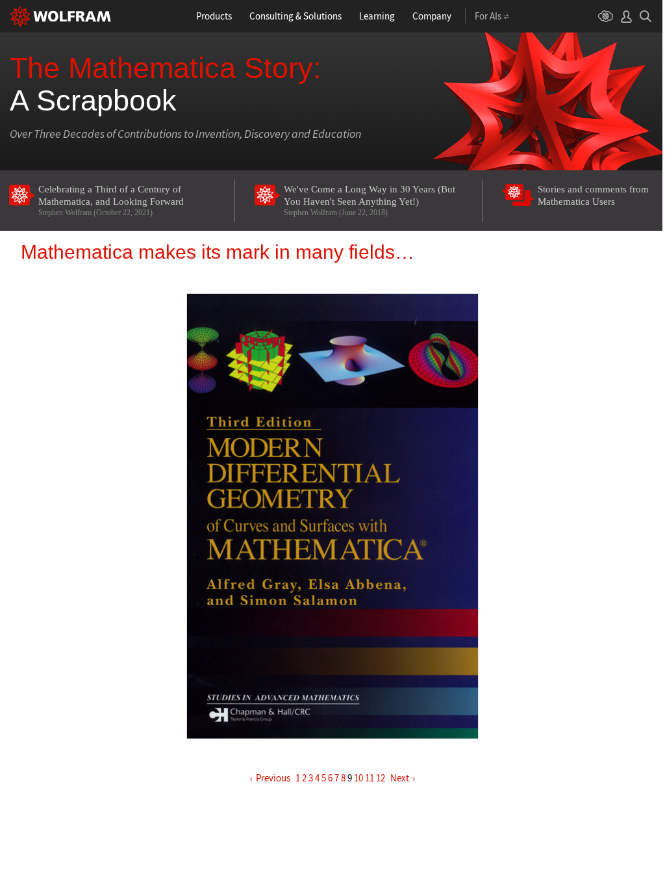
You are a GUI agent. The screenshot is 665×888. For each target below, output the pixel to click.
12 (380, 778)
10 (358, 778)
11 (369, 778)
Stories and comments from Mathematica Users (593, 195)
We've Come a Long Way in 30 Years (369, 200)
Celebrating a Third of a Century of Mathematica (111, 200)
